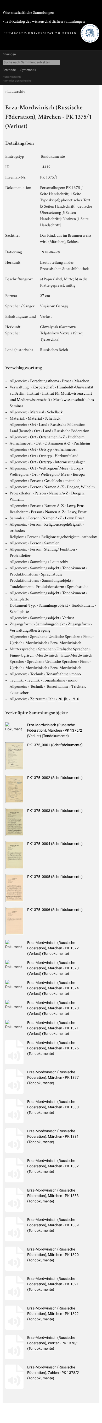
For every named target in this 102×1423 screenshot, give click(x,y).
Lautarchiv (16, 91)
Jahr (51, 698)
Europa (77, 468)
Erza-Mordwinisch (65, 642)
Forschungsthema (44, 380)
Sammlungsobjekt (44, 567)
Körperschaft (43, 386)
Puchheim (76, 436)
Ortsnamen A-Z (52, 436)
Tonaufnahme (57, 673)
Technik (36, 673)
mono (76, 673)
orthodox (17, 530)
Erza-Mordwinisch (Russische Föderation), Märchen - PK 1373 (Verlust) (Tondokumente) (53, 968)
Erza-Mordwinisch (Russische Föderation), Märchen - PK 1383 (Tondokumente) (53, 1195)
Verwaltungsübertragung (30, 630)
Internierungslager (70, 461)
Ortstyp (45, 449)
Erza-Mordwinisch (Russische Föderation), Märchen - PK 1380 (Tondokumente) (53, 1107)
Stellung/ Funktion (59, 549)
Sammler (51, 542)
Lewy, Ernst (76, 505)
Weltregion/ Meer (53, 468)
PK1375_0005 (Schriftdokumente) (55, 877)
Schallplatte (19, 598)
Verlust (68, 617)
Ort (33, 424)
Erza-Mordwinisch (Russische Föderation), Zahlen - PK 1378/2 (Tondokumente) (53, 1372)
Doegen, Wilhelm (81, 486)
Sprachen (38, 636)
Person (35, 480)
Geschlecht (53, 480)
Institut (33, 393)
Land (43, 424)
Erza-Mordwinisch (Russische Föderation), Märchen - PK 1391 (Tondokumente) (53, 1284)
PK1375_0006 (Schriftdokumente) (55, 910)
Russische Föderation (67, 424)
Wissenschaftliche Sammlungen (28, 12)
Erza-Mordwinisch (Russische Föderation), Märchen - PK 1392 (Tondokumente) (53, 1313)
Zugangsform (79, 623)
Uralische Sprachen (64, 636)
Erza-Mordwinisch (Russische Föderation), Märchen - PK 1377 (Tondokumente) (53, 1077)
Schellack (55, 411)
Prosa (66, 380)
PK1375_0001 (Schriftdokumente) (55, 745)
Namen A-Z (54, 486)
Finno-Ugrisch (21, 655)
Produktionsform (24, 574)
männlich (73, 480)
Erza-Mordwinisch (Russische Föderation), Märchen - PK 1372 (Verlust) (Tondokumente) (53, 948)
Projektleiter (20, 555)
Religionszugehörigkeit (63, 524)
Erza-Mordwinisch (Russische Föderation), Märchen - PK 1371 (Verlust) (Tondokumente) (53, 1028)
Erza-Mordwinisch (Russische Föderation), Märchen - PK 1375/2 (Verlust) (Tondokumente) (54, 730)
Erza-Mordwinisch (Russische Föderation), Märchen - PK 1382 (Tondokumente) (53, 1166)
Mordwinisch (36, 642)
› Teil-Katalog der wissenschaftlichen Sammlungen (44, 21)
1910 (75, 698)
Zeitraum (38, 698)
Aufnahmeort (66, 449)
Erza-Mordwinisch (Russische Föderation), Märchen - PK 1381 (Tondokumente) (53, 1136)
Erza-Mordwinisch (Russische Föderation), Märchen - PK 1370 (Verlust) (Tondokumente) (53, 1008)
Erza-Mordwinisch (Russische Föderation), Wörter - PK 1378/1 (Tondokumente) (53, 1343)
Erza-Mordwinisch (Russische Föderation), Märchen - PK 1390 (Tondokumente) (53, 1254)
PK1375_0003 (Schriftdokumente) (55, 811)
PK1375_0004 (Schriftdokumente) (55, 844)
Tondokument (73, 567)
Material (37, 411)
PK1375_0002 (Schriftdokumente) (55, 778)
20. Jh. (63, 698)
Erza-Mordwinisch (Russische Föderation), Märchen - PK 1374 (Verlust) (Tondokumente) (53, 988)
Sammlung (38, 561)
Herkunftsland (66, 455)
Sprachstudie (52, 574)
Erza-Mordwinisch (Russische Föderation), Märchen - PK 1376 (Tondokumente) (53, 1048)
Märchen (81, 380)
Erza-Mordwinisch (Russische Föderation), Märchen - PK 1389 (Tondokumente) (53, 1225)
